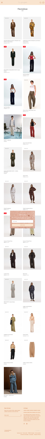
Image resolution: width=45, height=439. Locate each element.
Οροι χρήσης (31, 434)
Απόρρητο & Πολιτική (37, 434)
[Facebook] (24, 423)
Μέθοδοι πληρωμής (31, 433)
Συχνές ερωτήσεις (38, 433)
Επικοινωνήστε (25, 433)
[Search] (40, 2)
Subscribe (22, 225)
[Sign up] (20, 415)
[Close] (33, 212)
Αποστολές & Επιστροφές (25, 434)
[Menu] (2, 2)
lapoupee (6, 430)
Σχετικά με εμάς (19, 433)
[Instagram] (26, 423)
